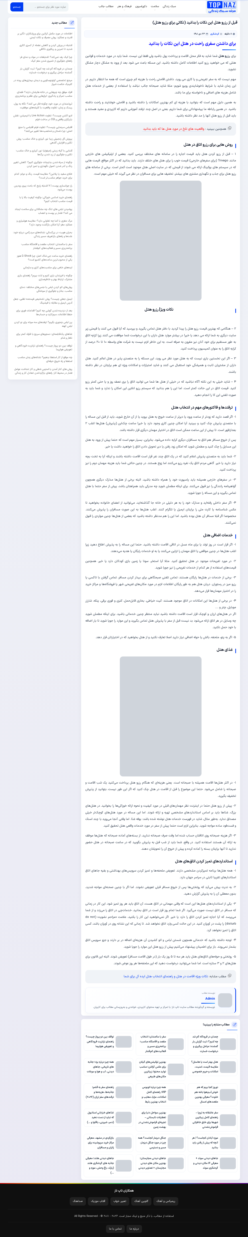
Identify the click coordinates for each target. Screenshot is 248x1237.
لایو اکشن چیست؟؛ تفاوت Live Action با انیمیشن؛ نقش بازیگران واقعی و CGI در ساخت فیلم (42, 117)
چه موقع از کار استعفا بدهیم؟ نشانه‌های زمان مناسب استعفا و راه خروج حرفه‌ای (45, 359)
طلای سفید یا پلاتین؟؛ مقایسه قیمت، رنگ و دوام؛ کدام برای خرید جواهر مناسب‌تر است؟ (43, 176)
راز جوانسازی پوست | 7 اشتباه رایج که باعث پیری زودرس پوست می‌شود (43, 187)
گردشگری (214, 34)
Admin (210, 998)
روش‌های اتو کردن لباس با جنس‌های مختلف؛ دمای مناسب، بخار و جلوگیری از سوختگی (46, 289)
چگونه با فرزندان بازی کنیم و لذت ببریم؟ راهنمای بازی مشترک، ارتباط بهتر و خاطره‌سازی (44, 277)
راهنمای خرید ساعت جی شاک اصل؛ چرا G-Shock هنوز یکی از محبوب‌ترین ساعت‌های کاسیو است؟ (44, 258)
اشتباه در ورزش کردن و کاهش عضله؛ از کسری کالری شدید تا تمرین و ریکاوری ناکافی (45, 47)
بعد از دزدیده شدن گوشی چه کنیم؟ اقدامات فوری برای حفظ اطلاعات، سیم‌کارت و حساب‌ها (44, 312)
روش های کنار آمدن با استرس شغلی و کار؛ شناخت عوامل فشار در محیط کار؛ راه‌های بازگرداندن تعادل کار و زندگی (43, 371)
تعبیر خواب (119, 1201)
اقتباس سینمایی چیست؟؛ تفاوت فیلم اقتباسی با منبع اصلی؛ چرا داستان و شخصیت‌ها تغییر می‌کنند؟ (45, 129)
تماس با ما (115, 1229)
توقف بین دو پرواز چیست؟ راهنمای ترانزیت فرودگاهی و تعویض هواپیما (43, 348)
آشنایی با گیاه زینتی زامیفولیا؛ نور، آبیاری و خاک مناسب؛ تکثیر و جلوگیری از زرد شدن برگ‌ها (44, 152)
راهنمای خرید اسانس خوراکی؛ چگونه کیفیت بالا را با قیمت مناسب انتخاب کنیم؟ (45, 199)
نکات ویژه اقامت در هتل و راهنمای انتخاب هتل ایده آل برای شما (166, 976)
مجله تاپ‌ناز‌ (221, 7)
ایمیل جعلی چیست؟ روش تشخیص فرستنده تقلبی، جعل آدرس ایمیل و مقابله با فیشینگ (42, 301)
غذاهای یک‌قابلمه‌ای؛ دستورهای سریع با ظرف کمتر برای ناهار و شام (44, 336)
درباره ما (134, 1229)
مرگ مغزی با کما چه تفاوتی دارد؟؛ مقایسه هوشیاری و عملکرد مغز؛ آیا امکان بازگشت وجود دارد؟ (44, 223)
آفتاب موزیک (98, 1201)
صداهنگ (78, 1201)
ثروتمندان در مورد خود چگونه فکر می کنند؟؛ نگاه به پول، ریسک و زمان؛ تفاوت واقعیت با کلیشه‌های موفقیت (42, 106)
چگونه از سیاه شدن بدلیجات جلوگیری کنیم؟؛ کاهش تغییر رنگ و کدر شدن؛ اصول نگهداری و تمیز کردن (42, 164)
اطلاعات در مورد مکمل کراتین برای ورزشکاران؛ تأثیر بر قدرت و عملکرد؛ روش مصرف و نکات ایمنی (44, 35)
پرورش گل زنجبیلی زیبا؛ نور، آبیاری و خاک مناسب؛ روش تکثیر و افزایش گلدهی (44, 141)
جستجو (17, 7)
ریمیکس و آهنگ (165, 1201)
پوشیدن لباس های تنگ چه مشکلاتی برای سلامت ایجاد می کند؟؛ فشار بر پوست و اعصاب (43, 211)
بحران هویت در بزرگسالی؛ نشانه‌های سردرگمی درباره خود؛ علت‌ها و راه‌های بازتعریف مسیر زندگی (42, 234)
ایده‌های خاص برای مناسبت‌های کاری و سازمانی (47, 268)
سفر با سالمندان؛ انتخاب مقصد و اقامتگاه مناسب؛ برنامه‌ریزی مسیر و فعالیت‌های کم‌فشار (46, 246)
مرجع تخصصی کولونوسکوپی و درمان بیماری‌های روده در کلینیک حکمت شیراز (43, 82)
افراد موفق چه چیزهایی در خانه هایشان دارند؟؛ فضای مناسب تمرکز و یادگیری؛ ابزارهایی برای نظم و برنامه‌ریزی (43, 94)
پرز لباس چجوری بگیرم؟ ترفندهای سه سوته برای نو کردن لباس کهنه (43, 324)
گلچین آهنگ (141, 1201)
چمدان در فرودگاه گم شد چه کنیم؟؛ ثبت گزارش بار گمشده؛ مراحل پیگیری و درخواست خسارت (46, 71)
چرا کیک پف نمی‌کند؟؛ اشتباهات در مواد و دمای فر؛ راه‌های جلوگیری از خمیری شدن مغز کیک (46, 59)
